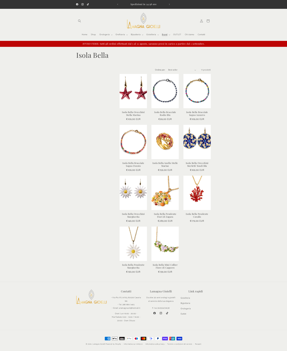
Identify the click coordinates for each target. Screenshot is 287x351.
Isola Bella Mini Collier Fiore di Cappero (165, 266)
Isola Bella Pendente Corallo (197, 215)
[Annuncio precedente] (117, 4)
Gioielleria (185, 298)
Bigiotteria (185, 303)
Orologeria (186, 308)
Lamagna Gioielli (99, 344)
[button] (79, 21)
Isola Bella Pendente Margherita (133, 266)
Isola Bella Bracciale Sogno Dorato (133, 164)
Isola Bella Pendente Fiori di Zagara (165, 215)
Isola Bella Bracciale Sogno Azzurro (197, 113)
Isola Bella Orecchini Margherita (133, 215)
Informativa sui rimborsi (133, 344)
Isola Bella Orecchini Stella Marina (133, 113)
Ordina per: (160, 70)
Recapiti (198, 344)
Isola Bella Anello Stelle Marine (165, 164)
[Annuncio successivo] (169, 4)
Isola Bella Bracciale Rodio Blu (165, 113)
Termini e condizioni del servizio (179, 344)
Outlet (183, 314)
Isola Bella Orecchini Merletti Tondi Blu (197, 164)
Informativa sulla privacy (155, 344)
